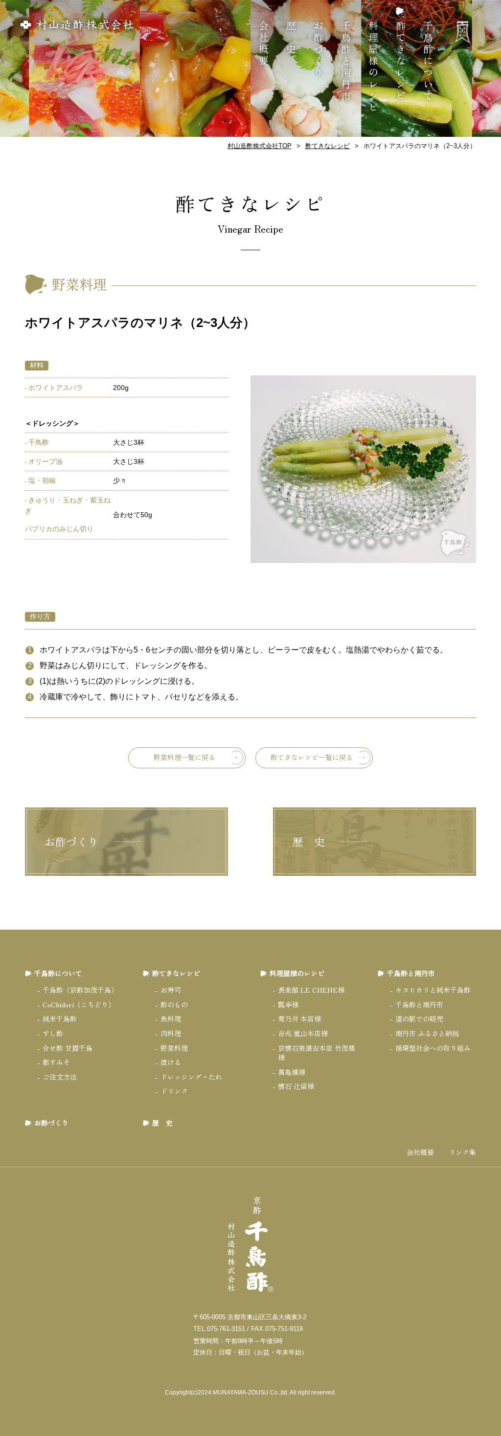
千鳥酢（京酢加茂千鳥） (80, 990)
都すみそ (56, 1062)
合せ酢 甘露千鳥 (67, 1048)
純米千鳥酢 (60, 1018)
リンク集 (462, 1152)
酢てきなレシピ (400, 62)
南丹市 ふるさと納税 (427, 1033)
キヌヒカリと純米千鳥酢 (433, 990)
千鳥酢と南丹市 (346, 62)
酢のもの (174, 1004)
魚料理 (170, 1018)
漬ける (170, 1062)
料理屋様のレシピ (373, 67)
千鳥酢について (428, 62)
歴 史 (291, 38)
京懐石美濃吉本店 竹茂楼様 (316, 1053)
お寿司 (170, 990)
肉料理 (170, 1033)
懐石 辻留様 (296, 1086)
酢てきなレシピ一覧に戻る (312, 757)
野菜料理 (174, 1048)
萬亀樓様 (291, 1072)
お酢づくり (318, 50)
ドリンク (174, 1091)
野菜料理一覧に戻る (184, 757)
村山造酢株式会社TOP (260, 146)
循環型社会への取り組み (433, 1048)
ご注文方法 (60, 1077)
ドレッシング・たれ (191, 1077)
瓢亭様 (288, 1004)
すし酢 (53, 1033)
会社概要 (263, 44)
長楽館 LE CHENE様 (311, 990)
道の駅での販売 (419, 1018)
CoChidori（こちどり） (79, 1004)
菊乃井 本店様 (299, 1018)
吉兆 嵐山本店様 (303, 1033)
